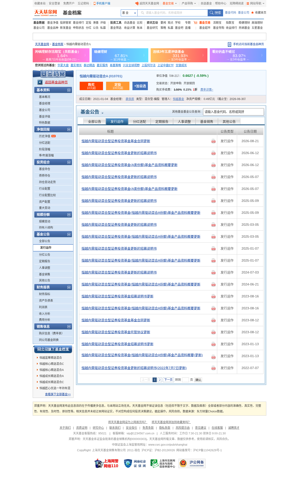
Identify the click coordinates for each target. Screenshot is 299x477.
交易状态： (175, 83)
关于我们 (65, 427)
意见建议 (200, 427)
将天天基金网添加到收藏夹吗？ (171, 422)
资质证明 (81, 427)
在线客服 (217, 427)
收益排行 (231, 28)
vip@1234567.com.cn (140, 433)
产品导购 (187, 3)
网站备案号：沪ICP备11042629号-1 (199, 450)
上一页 (146, 379)
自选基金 (206, 3)
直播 (188, 28)
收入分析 (44, 313)
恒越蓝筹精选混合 (50, 357)
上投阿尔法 (149, 65)
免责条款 (148, 427)
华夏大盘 (63, 65)
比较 (139, 22)
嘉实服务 (102, 65)
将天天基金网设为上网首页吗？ (127, 422)
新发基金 (65, 28)
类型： (148, 99)
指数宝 (230, 22)
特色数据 (44, 122)
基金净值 (52, 22)
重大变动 (44, 208)
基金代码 (230, 12)
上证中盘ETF (165, 65)
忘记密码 (83, 3)
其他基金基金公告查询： (187, 111)
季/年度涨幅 (46, 155)
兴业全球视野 (131, 65)
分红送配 (44, 142)
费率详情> (206, 89)
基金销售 (44, 274)
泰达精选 (89, 65)
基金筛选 (115, 28)
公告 (96, 28)
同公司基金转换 (49, 340)
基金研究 (152, 28)
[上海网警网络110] (106, 463)
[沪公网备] (192, 463)
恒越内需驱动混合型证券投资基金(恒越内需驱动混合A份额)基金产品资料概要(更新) (142, 355)
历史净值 (44, 136)
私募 (103, 28)
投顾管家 (65, 22)
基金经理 (44, 103)
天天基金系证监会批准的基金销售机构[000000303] (114, 439)
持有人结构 (46, 227)
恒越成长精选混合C (51, 382)
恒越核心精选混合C (51, 364)
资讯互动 (152, 22)
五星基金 (257, 28)
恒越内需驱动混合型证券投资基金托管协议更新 (116, 332)
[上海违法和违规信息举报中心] (163, 463)
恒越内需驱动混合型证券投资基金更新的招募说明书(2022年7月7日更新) (134, 368)
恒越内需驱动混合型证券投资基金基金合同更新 (116, 141)
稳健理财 (244, 22)
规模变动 (44, 221)
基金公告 (90, 112)
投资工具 (115, 22)
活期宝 (217, 22)
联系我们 (115, 427)
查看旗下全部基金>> (58, 394)
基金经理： (122, 99)
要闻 (163, 22)
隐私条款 (164, 427)
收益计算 (129, 28)
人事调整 (44, 268)
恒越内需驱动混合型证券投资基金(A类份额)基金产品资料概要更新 (130, 165)
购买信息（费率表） (51, 333)
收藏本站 (40, 3)
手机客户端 (103, 3)
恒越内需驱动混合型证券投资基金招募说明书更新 (117, 296)
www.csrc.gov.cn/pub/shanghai (167, 444)
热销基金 (244, 28)
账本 (139, 28)
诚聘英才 (233, 427)
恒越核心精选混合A (51, 370)
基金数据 (39, 22)
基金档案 (72, 12)
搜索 (215, 13)
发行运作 (45, 247)
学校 (178, 22)
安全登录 (54, 3)
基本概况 (44, 97)
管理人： (173, 99)
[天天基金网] (46, 12)
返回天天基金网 (149, 3)
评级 (103, 22)
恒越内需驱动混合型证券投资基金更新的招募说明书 (119, 153)
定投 (88, 22)
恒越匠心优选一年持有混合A (54, 389)
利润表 (43, 307)
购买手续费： (184, 89)
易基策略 (115, 65)
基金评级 (44, 116)
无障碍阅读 (237, 3)
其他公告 (44, 280)
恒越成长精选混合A (51, 376)
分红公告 (44, 254)
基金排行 (78, 22)
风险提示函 (183, 427)
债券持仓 (44, 175)
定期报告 (44, 261)
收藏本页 (258, 12)
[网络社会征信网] (135, 463)
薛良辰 (130, 99)
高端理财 (257, 22)
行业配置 (44, 188)
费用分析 (44, 320)
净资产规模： (216, 99)
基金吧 (179, 28)
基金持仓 (44, 169)
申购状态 (78, 28)
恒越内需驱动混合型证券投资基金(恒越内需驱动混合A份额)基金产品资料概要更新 (141, 212)
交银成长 (181, 65)
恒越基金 (178, 99)
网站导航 (255, 3)
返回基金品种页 (56, 82)
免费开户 (69, 3)
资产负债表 (46, 300)
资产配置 (44, 201)
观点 (170, 22)
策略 (163, 28)
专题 (188, 22)
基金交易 (168, 3)
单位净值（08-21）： (182, 76)
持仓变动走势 (47, 182)
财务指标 (44, 294)
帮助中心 (220, 3)
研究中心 (98, 427)
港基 (96, 22)
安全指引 (131, 427)
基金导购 (218, 28)
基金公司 (243, 12)
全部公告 (44, 241)
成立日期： (93, 99)
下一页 (168, 379)
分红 (88, 28)
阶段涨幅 (44, 149)
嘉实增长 (76, 65)
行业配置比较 (47, 195)
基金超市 (204, 28)
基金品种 (52, 28)
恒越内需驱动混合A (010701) (101, 76)
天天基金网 (42, 44)
